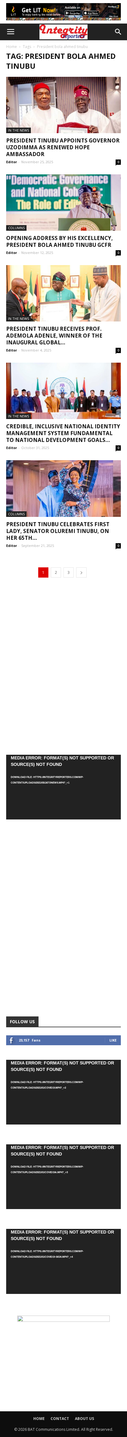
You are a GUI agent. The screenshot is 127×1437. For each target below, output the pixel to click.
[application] (63, 787)
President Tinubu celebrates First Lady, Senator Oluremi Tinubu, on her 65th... (57, 531)
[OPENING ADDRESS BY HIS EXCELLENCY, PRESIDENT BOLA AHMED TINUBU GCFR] (63, 202)
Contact (60, 1418)
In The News (18, 130)
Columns (16, 227)
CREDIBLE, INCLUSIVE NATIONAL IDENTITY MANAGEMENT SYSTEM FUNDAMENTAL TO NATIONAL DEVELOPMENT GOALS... (63, 433)
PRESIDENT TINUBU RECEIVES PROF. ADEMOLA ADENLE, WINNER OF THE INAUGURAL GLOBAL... (54, 335)
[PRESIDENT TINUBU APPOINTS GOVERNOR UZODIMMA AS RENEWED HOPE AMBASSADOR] (63, 105)
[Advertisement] (63, 666)
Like (113, 1040)
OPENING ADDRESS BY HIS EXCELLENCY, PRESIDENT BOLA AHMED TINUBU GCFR (59, 241)
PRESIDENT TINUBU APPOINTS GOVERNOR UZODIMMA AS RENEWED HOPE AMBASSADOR (63, 147)
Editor (11, 161)
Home (11, 46)
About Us (84, 1418)
